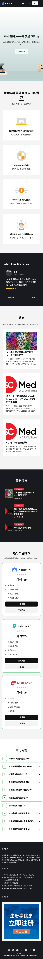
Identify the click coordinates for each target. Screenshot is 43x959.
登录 (28, 3)
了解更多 (21, 610)
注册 (35, 3)
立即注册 (21, 51)
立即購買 (21, 604)
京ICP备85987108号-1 (33, 955)
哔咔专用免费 (8, 955)
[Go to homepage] (7, 3)
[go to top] (37, 951)
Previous (11, 297)
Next (33, 297)
